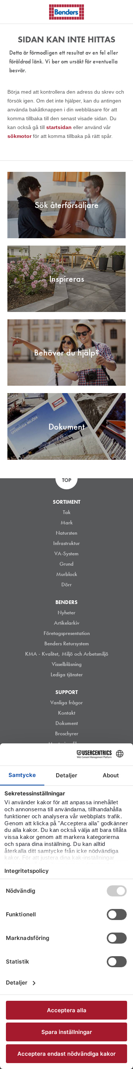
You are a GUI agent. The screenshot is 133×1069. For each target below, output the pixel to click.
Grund (66, 564)
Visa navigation (15, 12)
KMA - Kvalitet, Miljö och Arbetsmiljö (66, 653)
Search (122, 10)
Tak (67, 512)
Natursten (66, 533)
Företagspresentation (67, 633)
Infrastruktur (66, 543)
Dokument (66, 723)
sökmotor (20, 136)
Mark (67, 522)
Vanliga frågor (66, 702)
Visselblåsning (67, 664)
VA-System (66, 553)
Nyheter (66, 612)
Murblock (66, 574)
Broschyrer (66, 733)
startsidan (59, 127)
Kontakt (66, 712)
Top (66, 480)
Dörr (66, 584)
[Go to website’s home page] (66, 12)
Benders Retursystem (66, 643)
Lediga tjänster (67, 674)
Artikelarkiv (66, 623)
